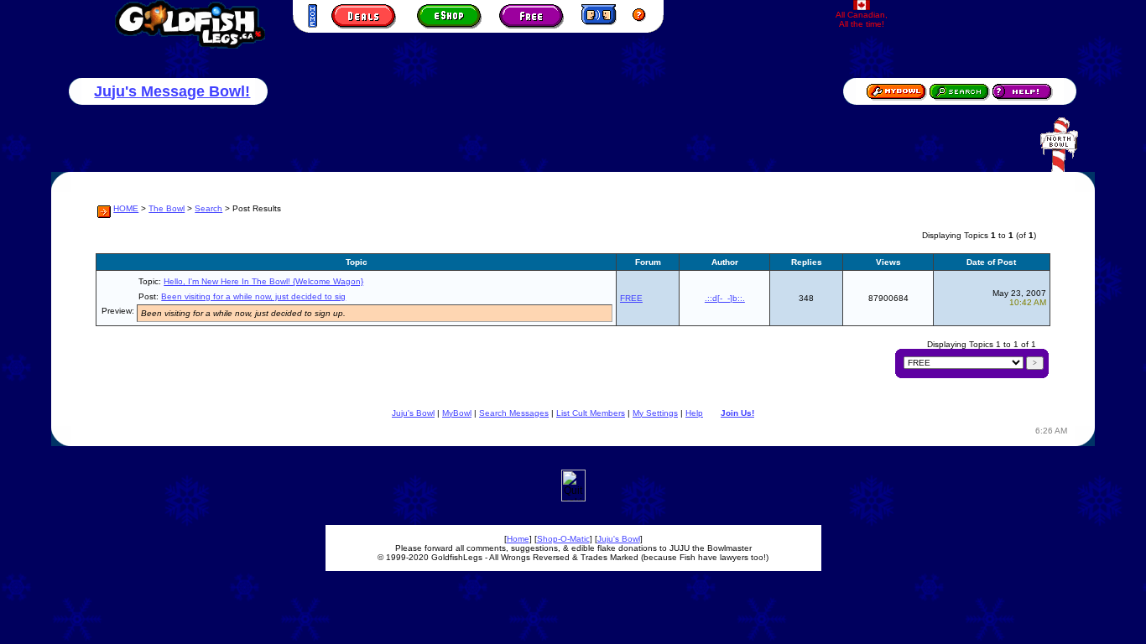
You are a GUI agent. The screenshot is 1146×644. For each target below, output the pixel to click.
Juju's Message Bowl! (172, 91)
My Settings (655, 413)
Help (694, 413)
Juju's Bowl (413, 413)
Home (518, 538)
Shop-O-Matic (563, 538)
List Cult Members (590, 413)
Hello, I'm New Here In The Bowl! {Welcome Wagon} (263, 281)
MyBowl (456, 413)
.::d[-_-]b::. (725, 298)
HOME (125, 208)
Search (208, 208)
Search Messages (514, 413)
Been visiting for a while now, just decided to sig (253, 296)
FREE (631, 298)
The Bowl (166, 208)
